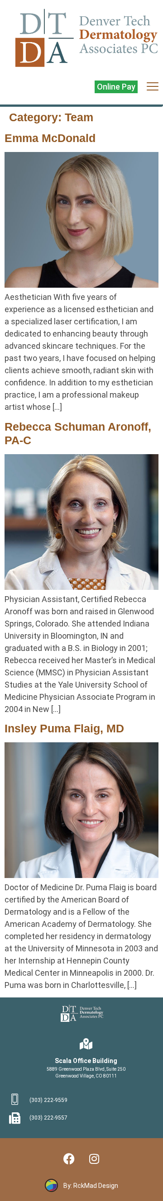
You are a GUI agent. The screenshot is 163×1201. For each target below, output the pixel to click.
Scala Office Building (86, 1060)
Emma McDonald (50, 138)
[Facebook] (69, 1158)
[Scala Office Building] (86, 1043)
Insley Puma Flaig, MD (64, 728)
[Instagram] (94, 1158)
